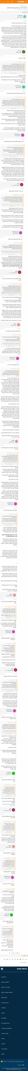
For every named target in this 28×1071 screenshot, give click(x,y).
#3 (1, 91)
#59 (1, 674)
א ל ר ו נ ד (19, 51)
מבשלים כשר (4, 1048)
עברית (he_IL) (20, 1065)
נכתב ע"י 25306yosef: (18, 194)
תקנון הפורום (18, 1061)
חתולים (2, 1054)
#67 (1, 881)
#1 (1, 20)
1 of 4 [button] (18, 953)
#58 (1, 508)
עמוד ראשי (5, 1061)
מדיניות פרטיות (12, 1061)
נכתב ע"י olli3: (18, 243)
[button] (26, 1)
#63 (1, 777)
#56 (1, 445)
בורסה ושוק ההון (4, 1002)
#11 (1, 139)
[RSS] (1, 1061)
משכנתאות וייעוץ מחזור (6, 1028)
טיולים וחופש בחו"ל (5, 1023)
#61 (1, 635)
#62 (1, 715)
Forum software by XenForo (11, 1069)
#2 (1, 55)
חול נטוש (9, 772)
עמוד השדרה (18, 86)
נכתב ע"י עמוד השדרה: (19, 145)
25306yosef (17, 134)
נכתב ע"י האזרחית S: (20, 62)
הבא (14, 953)
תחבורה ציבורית (4, 1033)
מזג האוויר (3, 1007)
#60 (1, 599)
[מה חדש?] (4, 1)
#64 (1, 814)
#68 (1, 919)
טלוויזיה (3, 1038)
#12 (1, 188)
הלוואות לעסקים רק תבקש (7, 992)
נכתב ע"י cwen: (15, 368)
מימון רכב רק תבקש (5, 987)
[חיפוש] (1, 1)
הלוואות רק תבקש (5, 982)
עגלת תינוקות (4, 997)
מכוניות (2, 1013)
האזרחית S (24, 9)
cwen (15, 323)
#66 (1, 850)
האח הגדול (3, 977)
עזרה (8, 1061)
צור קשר (22, 1061)
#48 (1, 362)
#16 (1, 236)
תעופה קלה (3, 1018)
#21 (1, 276)
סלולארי (3, 1043)
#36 (1, 328)
